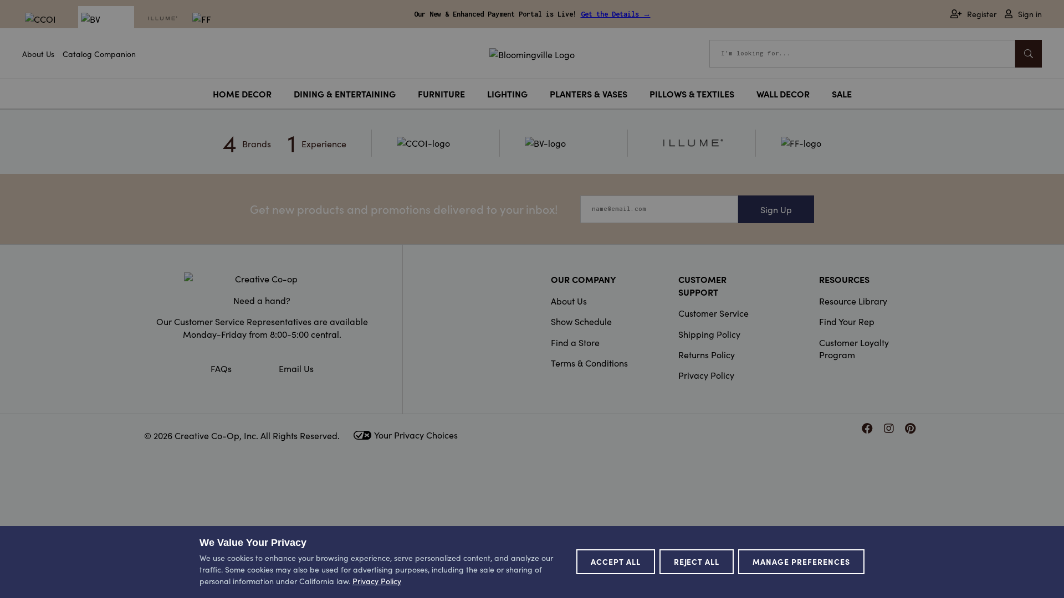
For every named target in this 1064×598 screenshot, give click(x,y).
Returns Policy (706, 354)
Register (981, 14)
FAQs (221, 368)
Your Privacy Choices (416, 435)
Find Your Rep (846, 321)
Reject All (697, 561)
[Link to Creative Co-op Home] (262, 278)
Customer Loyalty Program (854, 348)
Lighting (507, 93)
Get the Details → (616, 14)
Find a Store (575, 342)
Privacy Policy (706, 375)
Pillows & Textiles (691, 93)
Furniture (441, 93)
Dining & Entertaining (345, 93)
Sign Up (776, 209)
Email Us (296, 368)
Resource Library (853, 301)
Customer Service (713, 313)
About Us (38, 53)
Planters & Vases (588, 93)
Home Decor (242, 93)
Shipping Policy (709, 334)
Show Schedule (581, 321)
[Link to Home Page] (532, 53)
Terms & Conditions (589, 363)
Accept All (616, 561)
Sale (842, 93)
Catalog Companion (99, 53)
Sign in (1030, 14)
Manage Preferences (801, 561)
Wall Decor (783, 93)
